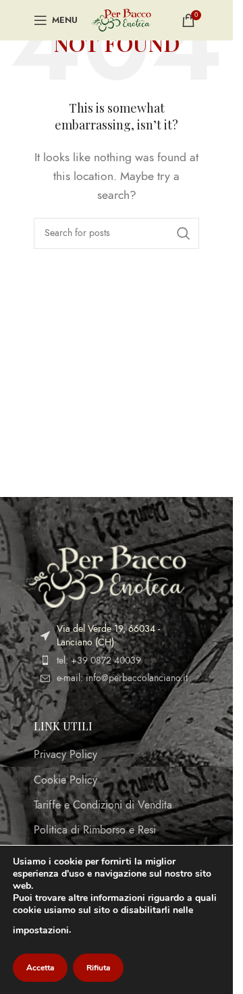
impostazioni (41, 930)
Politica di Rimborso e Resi (95, 830)
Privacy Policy (65, 754)
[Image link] (104, 575)
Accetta (40, 967)
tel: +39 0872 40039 (99, 660)
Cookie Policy (65, 780)
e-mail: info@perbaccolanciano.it (122, 678)
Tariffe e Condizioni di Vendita (103, 805)
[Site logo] (121, 19)
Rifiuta (98, 967)
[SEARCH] (183, 233)
